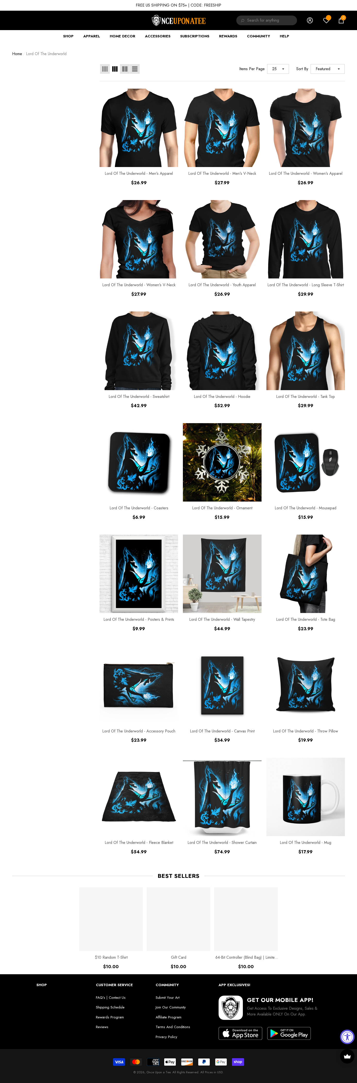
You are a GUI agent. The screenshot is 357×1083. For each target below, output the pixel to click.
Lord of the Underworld (46, 54)
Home (17, 54)
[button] (341, 20)
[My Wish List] (326, 20)
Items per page (252, 69)
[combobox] (272, 20)
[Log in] (310, 20)
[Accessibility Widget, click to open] (347, 1037)
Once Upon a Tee (158, 1072)
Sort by (302, 69)
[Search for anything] (241, 20)
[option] (111, 928)
